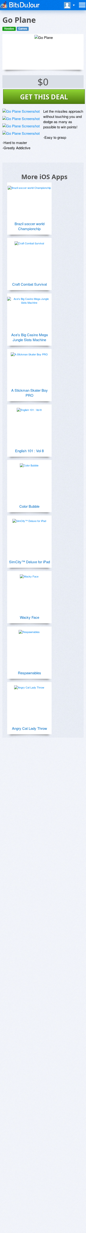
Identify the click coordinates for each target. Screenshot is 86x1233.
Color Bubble (29, 506)
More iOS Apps (44, 176)
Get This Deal (44, 96)
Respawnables (29, 672)
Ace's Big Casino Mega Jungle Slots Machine (29, 337)
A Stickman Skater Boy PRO (29, 393)
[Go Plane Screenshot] (21, 111)
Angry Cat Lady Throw (29, 728)
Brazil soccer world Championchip (29, 226)
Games (22, 28)
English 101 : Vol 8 (29, 450)
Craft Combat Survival (29, 284)
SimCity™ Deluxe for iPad (29, 561)
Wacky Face (29, 617)
